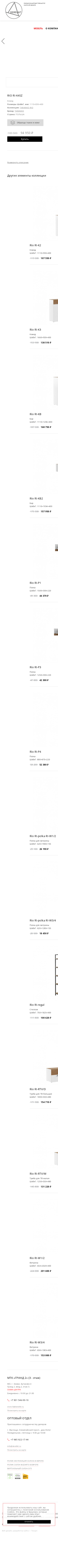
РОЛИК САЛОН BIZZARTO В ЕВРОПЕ (22, 1464)
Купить (25, 139)
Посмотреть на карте (16, 1410)
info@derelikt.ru (14, 1446)
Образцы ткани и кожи (28, 122)
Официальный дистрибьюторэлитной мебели (34, 4)
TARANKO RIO (26, 107)
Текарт (34, 1530)
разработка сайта (21, 1530)
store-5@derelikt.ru (15, 1406)
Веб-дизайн (7, 1530)
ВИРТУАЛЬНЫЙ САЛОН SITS (19, 1468)
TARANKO (19, 111)
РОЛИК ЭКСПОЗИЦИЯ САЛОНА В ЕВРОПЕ (25, 1461)
